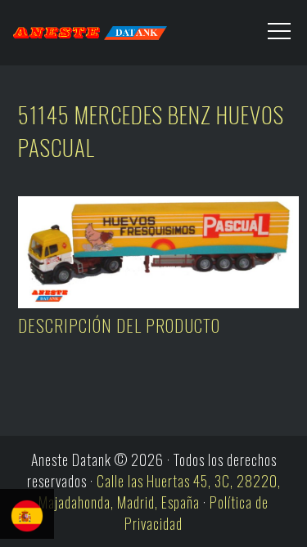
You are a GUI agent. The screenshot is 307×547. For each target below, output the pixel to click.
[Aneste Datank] (77, 28)
